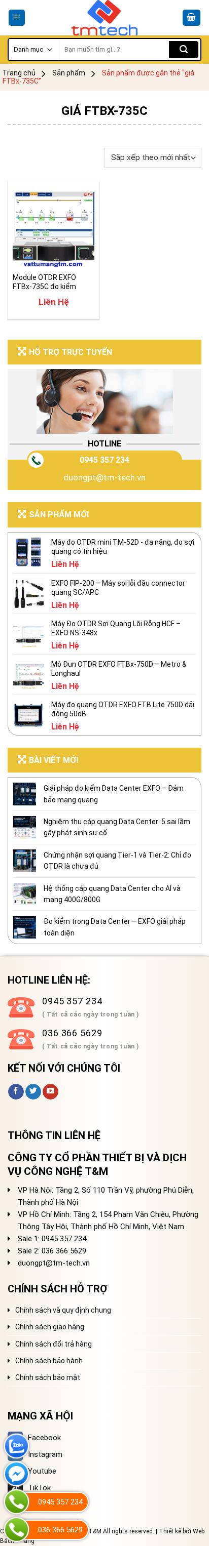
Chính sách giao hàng (49, 1327)
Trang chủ (19, 73)
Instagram (45, 1454)
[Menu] (17, 18)
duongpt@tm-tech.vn (104, 477)
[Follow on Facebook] (16, 1092)
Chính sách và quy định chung (63, 1310)
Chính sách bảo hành (49, 1361)
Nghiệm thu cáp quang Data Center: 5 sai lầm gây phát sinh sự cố (117, 827)
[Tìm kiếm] (183, 49)
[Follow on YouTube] (50, 1092)
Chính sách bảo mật (47, 1377)
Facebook (44, 1437)
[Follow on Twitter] (33, 1092)
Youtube (42, 1471)
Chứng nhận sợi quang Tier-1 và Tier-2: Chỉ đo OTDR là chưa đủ (117, 860)
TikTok (39, 1487)
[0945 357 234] (16, 1501)
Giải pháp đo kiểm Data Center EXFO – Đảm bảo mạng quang (114, 793)
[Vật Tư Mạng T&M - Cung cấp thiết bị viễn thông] (104, 17)
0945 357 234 (104, 460)
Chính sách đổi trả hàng (53, 1344)
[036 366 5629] (16, 1529)
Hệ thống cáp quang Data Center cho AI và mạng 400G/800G (112, 894)
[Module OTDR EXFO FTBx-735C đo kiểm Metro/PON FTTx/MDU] (53, 226)
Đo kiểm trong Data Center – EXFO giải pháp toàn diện (115, 927)
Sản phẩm (68, 73)
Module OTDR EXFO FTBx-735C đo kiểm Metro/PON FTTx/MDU (49, 282)
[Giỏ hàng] (192, 18)
